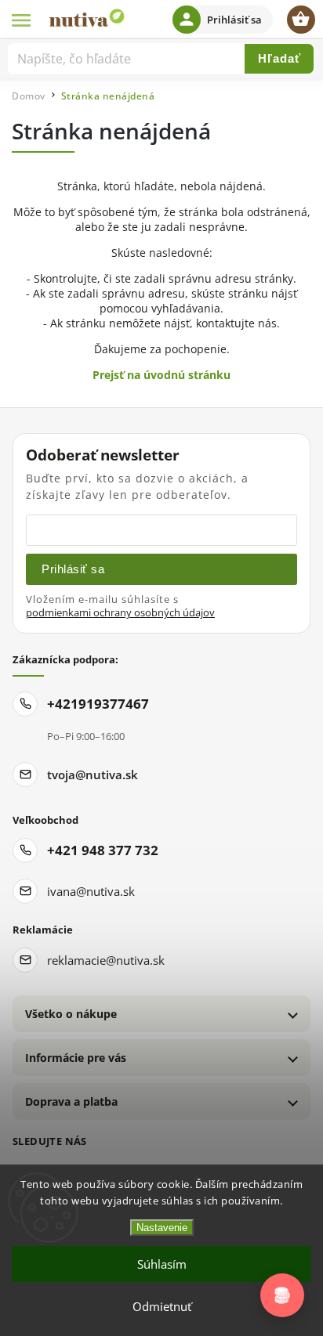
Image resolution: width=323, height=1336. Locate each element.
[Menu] (22, 19)
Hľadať (279, 58)
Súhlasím (162, 1264)
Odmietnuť (161, 1306)
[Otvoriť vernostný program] (282, 1295)
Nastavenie (161, 1227)
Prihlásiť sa (73, 569)
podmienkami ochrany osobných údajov (120, 612)
